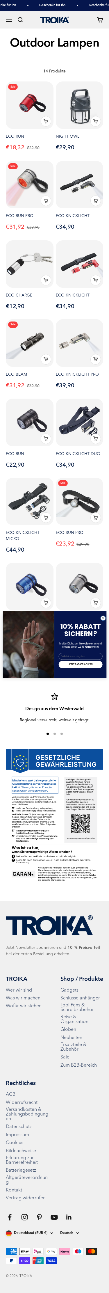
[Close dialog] (103, 618)
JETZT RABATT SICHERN (80, 665)
